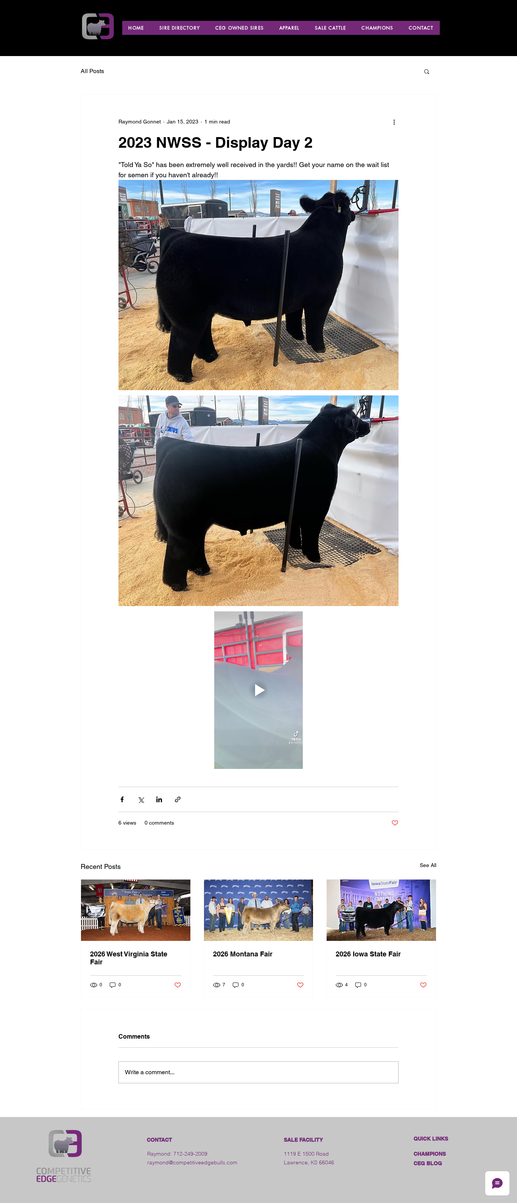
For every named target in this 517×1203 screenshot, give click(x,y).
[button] (426, 71)
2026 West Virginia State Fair (128, 958)
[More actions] (394, 121)
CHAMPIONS (430, 1154)
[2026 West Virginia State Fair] (135, 910)
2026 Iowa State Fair (368, 954)
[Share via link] (177, 799)
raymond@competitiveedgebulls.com (192, 1162)
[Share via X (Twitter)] (140, 799)
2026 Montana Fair (243, 954)
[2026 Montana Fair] (258, 910)
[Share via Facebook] (122, 799)
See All (428, 865)
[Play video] (258, 690)
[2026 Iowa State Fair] (381, 910)
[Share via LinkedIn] (159, 799)
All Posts (92, 71)
